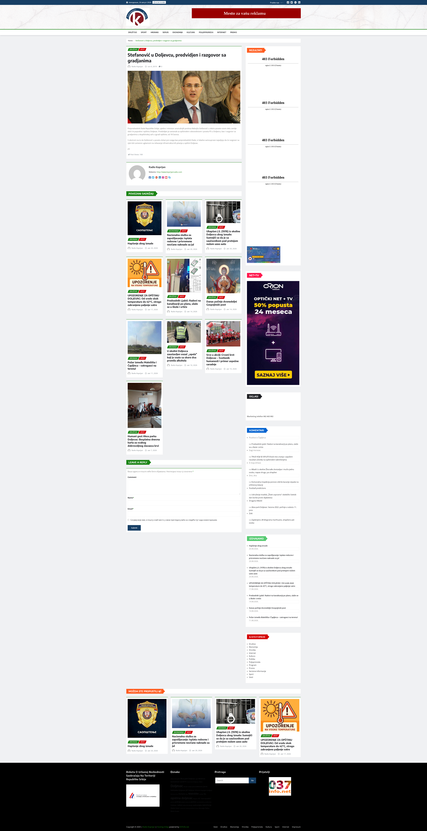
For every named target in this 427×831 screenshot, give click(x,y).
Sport (144, 32)
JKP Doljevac (190, 790)
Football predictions (257, 488)
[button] (280, 786)
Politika (252, 659)
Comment (132, 477)
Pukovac (174, 805)
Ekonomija (178, 32)
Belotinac (201, 779)
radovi (179, 805)
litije (186, 794)
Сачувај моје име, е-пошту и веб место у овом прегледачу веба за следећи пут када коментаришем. (173, 520)
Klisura (197, 790)
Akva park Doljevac (187, 778)
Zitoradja (201, 808)
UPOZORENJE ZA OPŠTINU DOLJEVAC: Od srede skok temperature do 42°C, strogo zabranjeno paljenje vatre (144, 300)
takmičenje (206, 805)
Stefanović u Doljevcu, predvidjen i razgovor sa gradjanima (158, 40)
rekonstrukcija (187, 805)
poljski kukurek (185, 802)
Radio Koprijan (137, 66)
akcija (172, 779)
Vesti (251, 677)
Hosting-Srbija (163, 827)
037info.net (184, 827)
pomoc (194, 802)
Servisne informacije (257, 671)
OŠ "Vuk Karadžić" (204, 798)
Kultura (191, 32)
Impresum (296, 827)
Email (131, 509)
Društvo (132, 32)
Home (130, 40)
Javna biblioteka (197, 787)
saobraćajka (197, 805)
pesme (172, 802)
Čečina (207, 808)
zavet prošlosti (190, 808)
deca (200, 782)
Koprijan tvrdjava (206, 790)
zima (196, 808)
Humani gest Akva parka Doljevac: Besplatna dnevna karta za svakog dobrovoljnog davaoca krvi (144, 441)
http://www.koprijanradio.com (169, 172)
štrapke (176, 811)
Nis (205, 794)
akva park (177, 779)
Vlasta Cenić (175, 808)
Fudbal (190, 787)
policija (178, 802)
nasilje (201, 794)
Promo (233, 32)
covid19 (183, 782)
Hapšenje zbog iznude (140, 243)
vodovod (182, 808)
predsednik (200, 802)
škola (172, 811)
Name (131, 498)
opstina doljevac (181, 798)
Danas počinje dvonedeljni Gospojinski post (221, 303)
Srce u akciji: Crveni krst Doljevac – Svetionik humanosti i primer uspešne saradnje (222, 359)
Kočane (182, 794)
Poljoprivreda (206, 32)
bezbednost (175, 782)
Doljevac (177, 786)
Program (252, 665)
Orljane (195, 799)
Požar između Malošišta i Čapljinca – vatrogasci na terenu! (142, 365)
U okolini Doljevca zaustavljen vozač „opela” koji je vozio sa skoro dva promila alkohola (182, 355)
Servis (166, 32)
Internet (221, 32)
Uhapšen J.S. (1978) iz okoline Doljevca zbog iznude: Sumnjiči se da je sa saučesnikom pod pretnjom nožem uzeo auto (223, 237)
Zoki (251, 513)
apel (196, 779)
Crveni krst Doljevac (192, 782)
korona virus (174, 794)
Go (252, 780)
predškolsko (207, 802)
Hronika (155, 32)
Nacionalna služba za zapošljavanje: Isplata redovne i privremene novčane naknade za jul (180, 239)
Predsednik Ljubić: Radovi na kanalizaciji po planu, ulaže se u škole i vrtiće (184, 303)
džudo (185, 787)
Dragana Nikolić (255, 501)
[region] (280, 786)
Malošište (193, 793)
